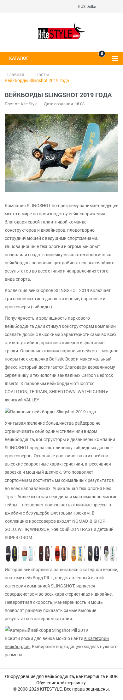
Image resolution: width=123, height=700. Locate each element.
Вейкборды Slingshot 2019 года (37, 80)
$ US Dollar (88, 6)
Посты (42, 74)
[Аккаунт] (116, 6)
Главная (15, 74)
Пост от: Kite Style (21, 104)
